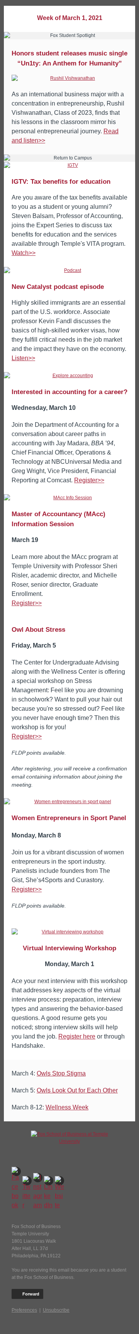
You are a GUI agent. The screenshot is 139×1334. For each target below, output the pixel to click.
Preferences (24, 1310)
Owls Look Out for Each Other (77, 1090)
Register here (76, 1036)
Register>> (89, 480)
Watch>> (24, 253)
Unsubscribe (56, 1310)
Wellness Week (67, 1107)
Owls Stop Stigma (61, 1073)
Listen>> (23, 358)
